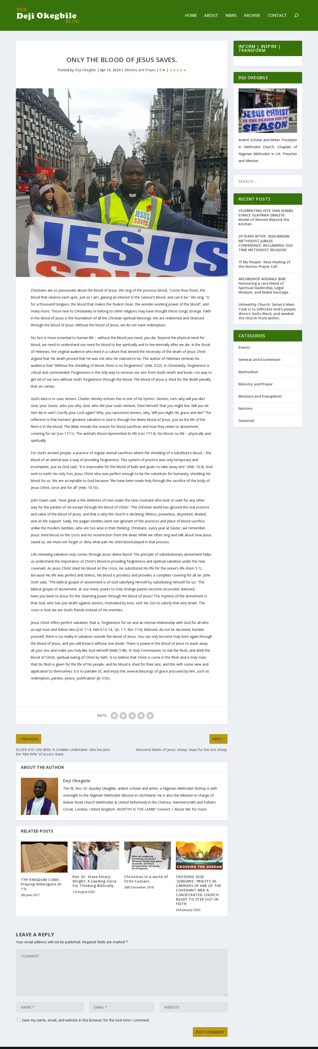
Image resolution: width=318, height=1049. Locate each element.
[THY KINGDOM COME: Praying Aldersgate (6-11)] (44, 857)
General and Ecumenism (259, 359)
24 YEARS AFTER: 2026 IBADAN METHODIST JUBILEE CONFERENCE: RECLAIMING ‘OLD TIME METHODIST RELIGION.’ (265, 243)
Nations (245, 408)
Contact (277, 15)
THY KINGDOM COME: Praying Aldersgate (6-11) (41, 884)
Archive (252, 15)
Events (244, 347)
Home (191, 15)
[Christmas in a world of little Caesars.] (147, 856)
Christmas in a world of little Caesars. (146, 878)
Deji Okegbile (85, 70)
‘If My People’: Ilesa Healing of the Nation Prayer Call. (264, 264)
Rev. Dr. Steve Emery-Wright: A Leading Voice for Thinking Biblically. (95, 881)
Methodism (248, 372)
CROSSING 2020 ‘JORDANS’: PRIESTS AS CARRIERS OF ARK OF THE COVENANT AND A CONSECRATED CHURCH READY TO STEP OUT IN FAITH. (198, 890)
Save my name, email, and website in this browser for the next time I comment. (86, 1020)
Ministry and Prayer (140, 70)
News (231, 15)
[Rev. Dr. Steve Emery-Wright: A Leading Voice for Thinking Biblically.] (96, 856)
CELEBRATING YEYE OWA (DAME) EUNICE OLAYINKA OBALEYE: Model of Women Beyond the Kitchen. (265, 217)
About (211, 15)
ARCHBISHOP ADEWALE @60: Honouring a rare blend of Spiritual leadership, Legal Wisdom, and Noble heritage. (263, 285)
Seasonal (246, 420)
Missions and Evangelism (260, 396)
